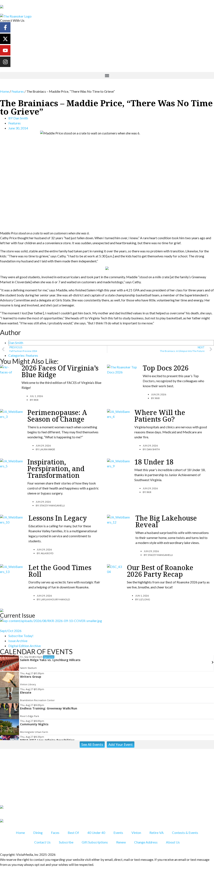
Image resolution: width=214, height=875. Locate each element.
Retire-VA (156, 833)
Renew (121, 842)
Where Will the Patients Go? (159, 416)
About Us (173, 842)
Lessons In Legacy (57, 517)
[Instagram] (5, 62)
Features (17, 91)
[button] (107, 75)
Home (4, 91)
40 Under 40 (96, 833)
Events (118, 833)
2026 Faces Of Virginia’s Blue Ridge (60, 371)
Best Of (73, 833)
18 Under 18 (153, 461)
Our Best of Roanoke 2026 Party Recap (160, 571)
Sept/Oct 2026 (11, 631)
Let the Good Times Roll (59, 571)
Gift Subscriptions (95, 842)
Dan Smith (16, 343)
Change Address (146, 842)
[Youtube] (5, 50)
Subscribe (66, 842)
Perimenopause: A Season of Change (57, 416)
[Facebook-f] (5, 27)
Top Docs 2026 (166, 367)
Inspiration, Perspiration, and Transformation (55, 468)
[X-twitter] (5, 39)
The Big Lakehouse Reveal (166, 521)
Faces (55, 833)
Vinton (136, 833)
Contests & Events (185, 833)
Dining (38, 833)
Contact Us (42, 842)
